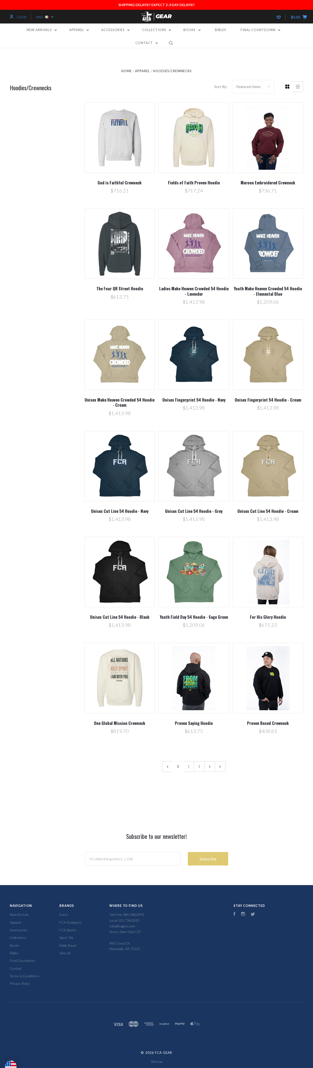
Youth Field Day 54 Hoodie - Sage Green (194, 617)
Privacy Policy (20, 983)
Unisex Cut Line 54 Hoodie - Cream (267, 511)
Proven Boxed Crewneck (268, 723)
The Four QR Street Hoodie (119, 288)
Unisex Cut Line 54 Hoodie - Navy (119, 511)
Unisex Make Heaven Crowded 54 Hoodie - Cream (120, 402)
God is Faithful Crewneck (120, 183)
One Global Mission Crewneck (119, 723)
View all (64, 953)
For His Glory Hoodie (268, 617)
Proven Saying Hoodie (194, 723)
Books (190, 30)
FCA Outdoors (70, 922)
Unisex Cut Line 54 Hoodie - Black (119, 617)
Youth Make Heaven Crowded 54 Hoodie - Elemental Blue (268, 291)
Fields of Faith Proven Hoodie (194, 183)
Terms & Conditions (24, 976)
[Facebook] (234, 914)
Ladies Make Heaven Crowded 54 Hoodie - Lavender (194, 291)
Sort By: (220, 86)
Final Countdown (259, 30)
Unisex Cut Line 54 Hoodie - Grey (194, 511)
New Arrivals (40, 30)
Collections (154, 30)
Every (63, 914)
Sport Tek (66, 937)
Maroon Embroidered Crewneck (268, 183)
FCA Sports (68, 930)
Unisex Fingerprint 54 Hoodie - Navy (193, 400)
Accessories (113, 30)
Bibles (220, 30)
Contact (144, 43)
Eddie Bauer (68, 945)
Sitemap (156, 1061)
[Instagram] (243, 914)
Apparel (77, 30)
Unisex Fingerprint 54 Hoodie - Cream (268, 400)
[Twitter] (253, 914)
